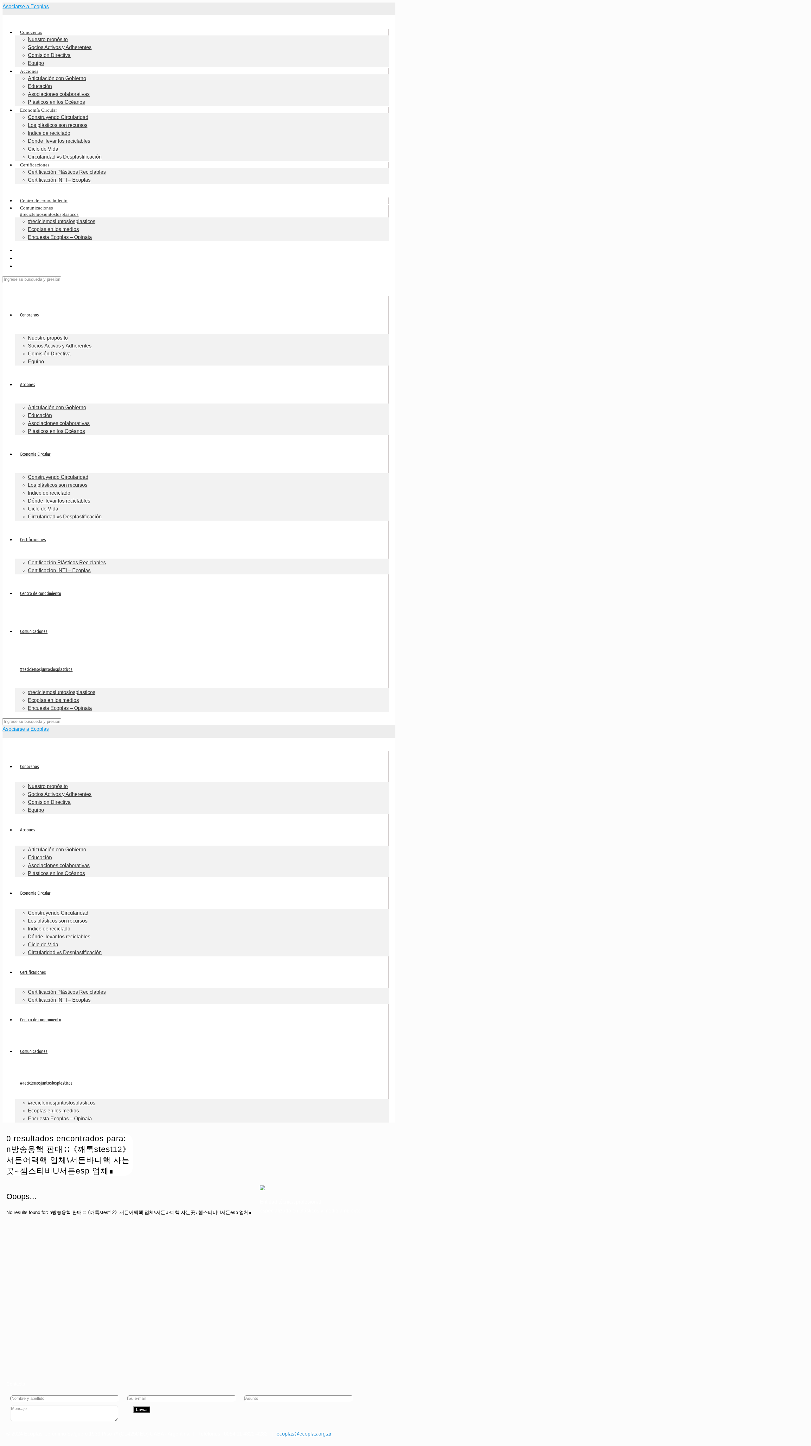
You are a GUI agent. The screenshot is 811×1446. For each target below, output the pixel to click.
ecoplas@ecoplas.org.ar (304, 1434)
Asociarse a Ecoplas (26, 6)
